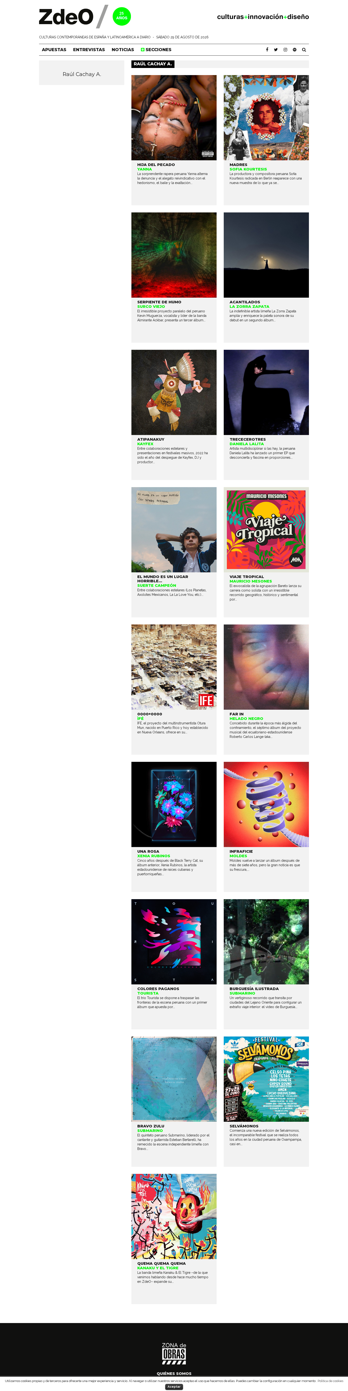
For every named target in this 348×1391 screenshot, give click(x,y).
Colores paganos (158, 989)
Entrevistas (89, 49)
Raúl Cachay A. (81, 74)
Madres (238, 164)
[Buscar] (304, 49)
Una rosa (148, 851)
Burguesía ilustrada (254, 989)
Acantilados (245, 302)
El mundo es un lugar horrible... (162, 578)
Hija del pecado (156, 164)
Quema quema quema (161, 1263)
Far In (237, 714)
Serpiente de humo (159, 302)
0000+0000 (149, 714)
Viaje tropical (247, 576)
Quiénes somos (174, 1373)
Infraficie (241, 851)
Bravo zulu (150, 1126)
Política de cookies (330, 1381)
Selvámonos (244, 1126)
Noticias (123, 49)
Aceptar (174, 1386)
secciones (157, 49)
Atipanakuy (150, 439)
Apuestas (54, 49)
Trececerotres (248, 439)
